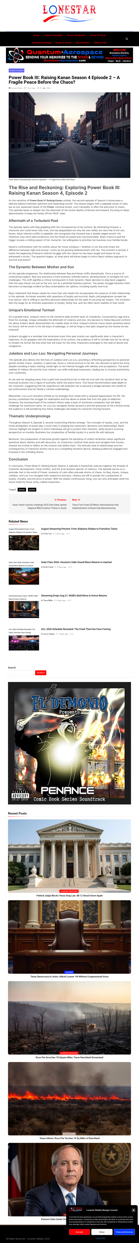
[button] (133, 1210)
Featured (69, 972)
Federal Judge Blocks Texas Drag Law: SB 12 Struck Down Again (70, 895)
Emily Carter (48, 567)
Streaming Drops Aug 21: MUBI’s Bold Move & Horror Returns (74, 595)
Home (36, 35)
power (32, 489)
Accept (79, 1232)
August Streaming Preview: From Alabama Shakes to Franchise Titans (79, 528)
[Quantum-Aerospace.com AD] (69, 55)
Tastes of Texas (97, 35)
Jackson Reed (17, 88)
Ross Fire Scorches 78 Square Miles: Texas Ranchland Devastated (69, 1057)
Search (12, 667)
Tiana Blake (48, 600)
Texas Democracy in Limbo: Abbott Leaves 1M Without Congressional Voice (69, 976)
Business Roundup (41, 42)
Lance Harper (49, 634)
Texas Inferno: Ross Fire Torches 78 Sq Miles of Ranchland (70, 1138)
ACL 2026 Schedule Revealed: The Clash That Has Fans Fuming (75, 629)
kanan (22, 489)
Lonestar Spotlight (53, 35)
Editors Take (100, 42)
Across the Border (76, 35)
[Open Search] (127, 39)
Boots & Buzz (83, 42)
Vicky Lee (47, 533)
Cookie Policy (101, 1238)
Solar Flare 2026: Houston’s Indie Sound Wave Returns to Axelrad (76, 562)
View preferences (124, 1232)
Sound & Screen (64, 42)
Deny (102, 1232)
